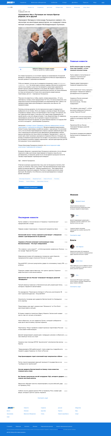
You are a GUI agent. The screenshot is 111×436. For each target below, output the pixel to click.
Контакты (26, 426)
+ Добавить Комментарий (30, 187)
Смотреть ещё (43, 398)
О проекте (9, 426)
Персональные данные (47, 426)
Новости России (48, 178)
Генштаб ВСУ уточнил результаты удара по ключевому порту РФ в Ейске (80, 118)
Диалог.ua (60, 429)
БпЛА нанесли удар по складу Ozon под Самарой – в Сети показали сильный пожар (80, 68)
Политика (56, 178)
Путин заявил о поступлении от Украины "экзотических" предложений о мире (80, 76)
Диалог (19, 10)
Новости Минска (30, 181)
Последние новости (28, 217)
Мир (24, 10)
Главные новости (78, 61)
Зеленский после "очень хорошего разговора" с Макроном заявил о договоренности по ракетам (81, 91)
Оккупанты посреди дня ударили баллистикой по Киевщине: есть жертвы (81, 135)
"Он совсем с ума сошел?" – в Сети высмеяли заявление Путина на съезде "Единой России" (81, 110)
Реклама (35, 426)
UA (8, 7)
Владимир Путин (37, 178)
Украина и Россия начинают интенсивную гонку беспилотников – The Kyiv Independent (79, 100)
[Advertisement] (42, 201)
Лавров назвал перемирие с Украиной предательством (38, 229)
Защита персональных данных (64, 426)
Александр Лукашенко (25, 178)
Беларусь (21, 181)
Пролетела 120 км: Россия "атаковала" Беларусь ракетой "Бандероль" (79, 126)
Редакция (18, 426)
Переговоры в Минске (42, 181)
